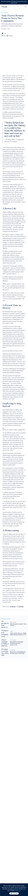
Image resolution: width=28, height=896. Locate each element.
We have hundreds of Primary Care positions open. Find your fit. (14, 2)
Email (4, 33)
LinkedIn (10, 35)
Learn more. (18, 890)
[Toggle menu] (25, 7)
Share (4, 35)
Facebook (13, 606)
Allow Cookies (14, 893)
